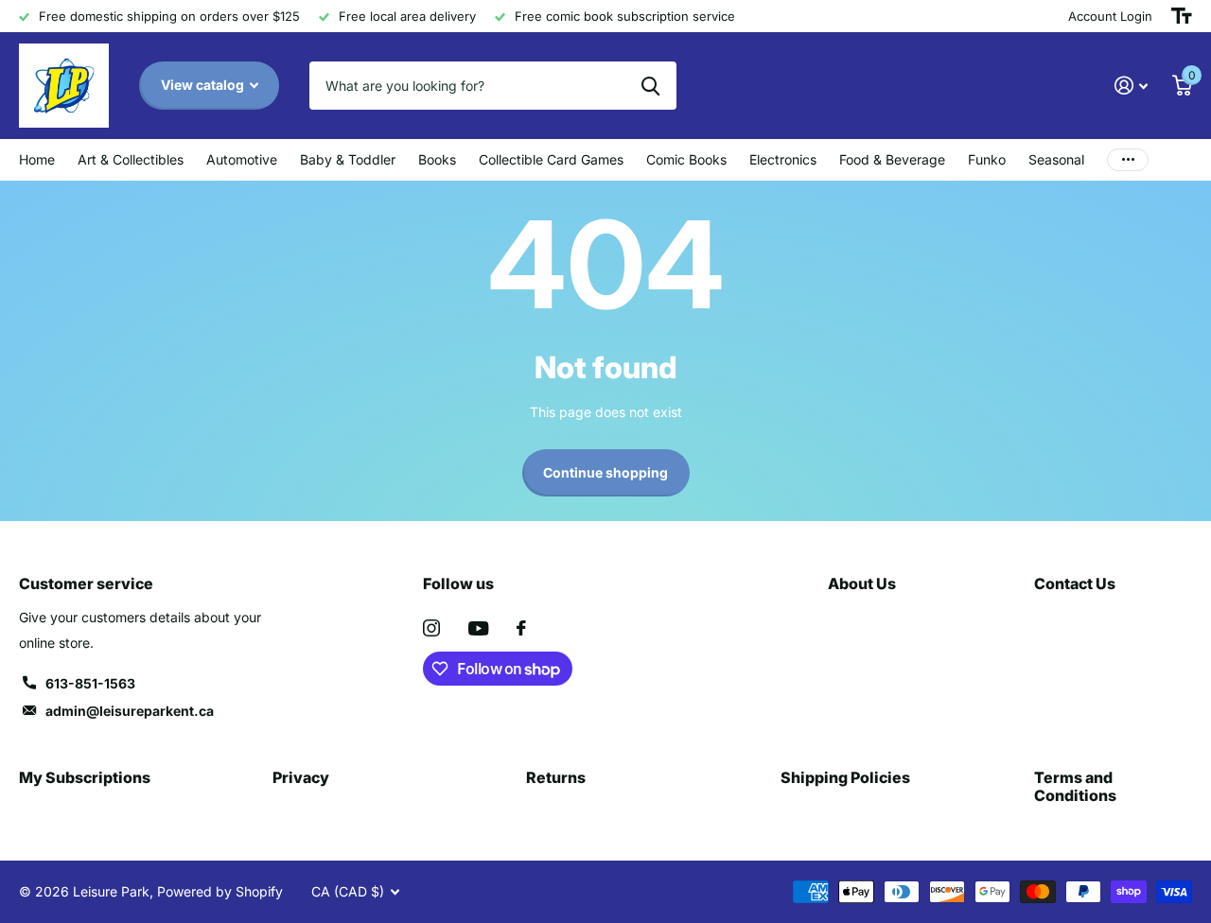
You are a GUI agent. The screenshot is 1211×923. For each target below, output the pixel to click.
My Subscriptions (84, 777)
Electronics (782, 159)
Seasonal (1056, 159)
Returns (556, 777)
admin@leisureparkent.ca (129, 711)
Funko (987, 159)
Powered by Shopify (220, 891)
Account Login (1110, 16)
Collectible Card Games (551, 159)
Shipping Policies (845, 777)
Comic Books (686, 159)
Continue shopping (605, 472)
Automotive (241, 159)
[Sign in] (1131, 85)
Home (37, 159)
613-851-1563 (90, 683)
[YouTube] (478, 628)
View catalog (204, 85)
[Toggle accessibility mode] (1181, 16)
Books (437, 159)
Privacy (300, 777)
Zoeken (650, 85)
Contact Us (1074, 583)
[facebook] (521, 628)
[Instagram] (431, 627)
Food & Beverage (892, 159)
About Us (862, 583)
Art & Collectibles (131, 159)
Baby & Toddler (347, 159)
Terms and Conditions (1075, 786)
